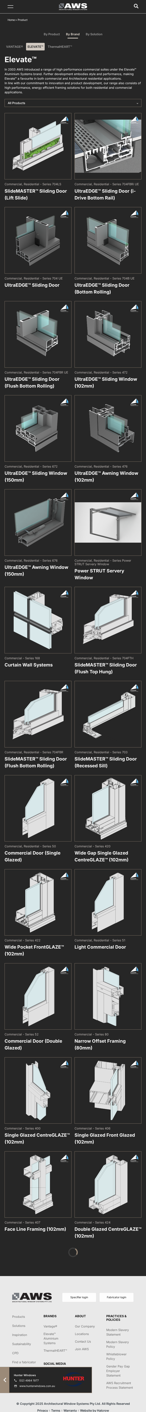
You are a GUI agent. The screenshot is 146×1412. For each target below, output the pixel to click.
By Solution (94, 34)
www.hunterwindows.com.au (37, 1386)
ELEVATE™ (35, 47)
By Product (52, 34)
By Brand (73, 34)
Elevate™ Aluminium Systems (51, 1338)
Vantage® (50, 1326)
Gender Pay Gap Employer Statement (118, 1370)
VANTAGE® (14, 47)
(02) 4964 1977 (29, 1380)
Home (11, 19)
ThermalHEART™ (60, 47)
